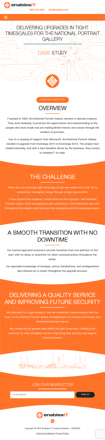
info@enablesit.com (59, 10)
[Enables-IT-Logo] (20, 3)
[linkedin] (52, 421)
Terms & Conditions (45, 434)
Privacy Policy (62, 434)
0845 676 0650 (37, 10)
